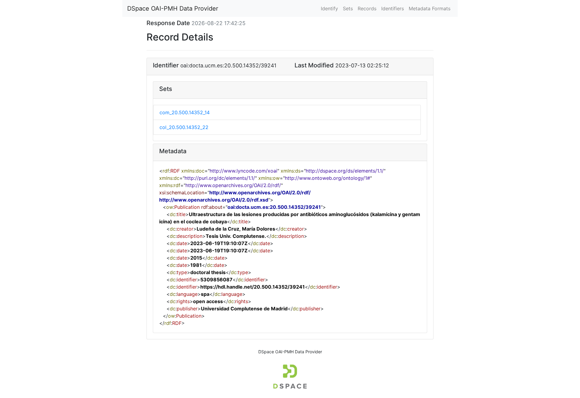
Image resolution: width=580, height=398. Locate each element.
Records (367, 8)
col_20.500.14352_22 (184, 127)
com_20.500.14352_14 (185, 112)
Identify (329, 8)
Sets (348, 8)
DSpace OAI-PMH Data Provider (172, 8)
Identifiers (392, 8)
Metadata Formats (429, 8)
